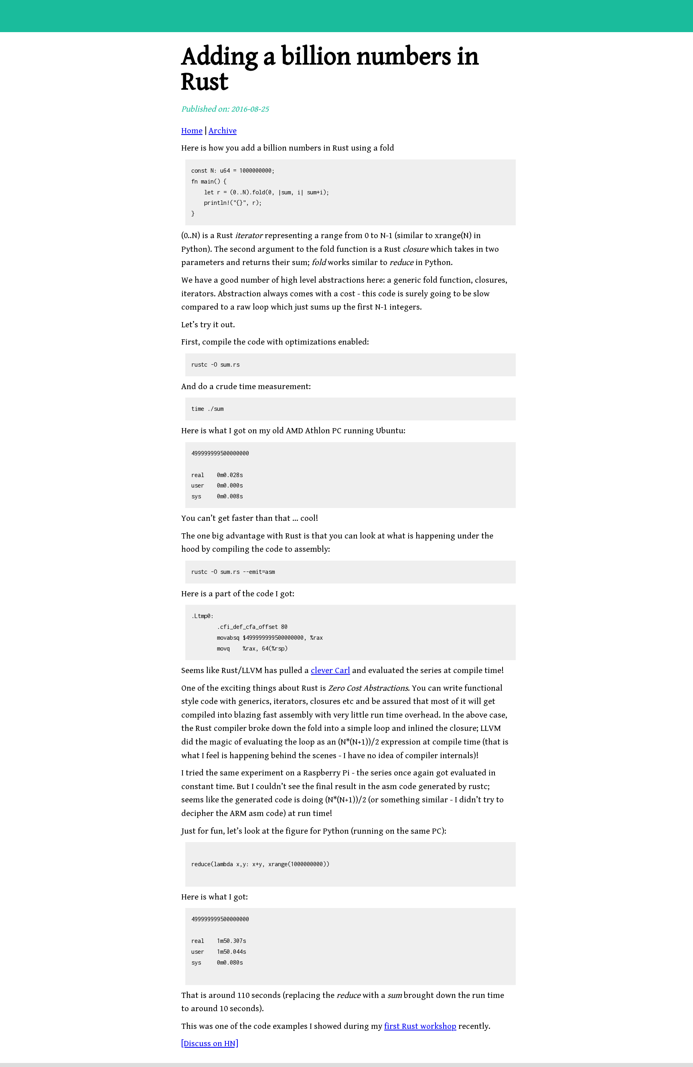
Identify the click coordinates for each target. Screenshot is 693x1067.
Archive (223, 131)
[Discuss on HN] (209, 1044)
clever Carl (330, 670)
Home (192, 131)
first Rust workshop (420, 1026)
